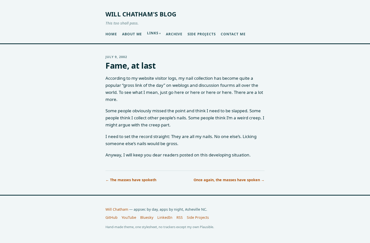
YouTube (129, 217)
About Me (132, 34)
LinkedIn (164, 217)
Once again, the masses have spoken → (229, 179)
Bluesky (146, 217)
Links (152, 33)
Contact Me (233, 34)
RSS (179, 217)
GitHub (111, 217)
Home (111, 34)
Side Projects (202, 34)
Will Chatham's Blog (140, 14)
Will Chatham (116, 209)
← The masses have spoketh (130, 179)
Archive (174, 34)
